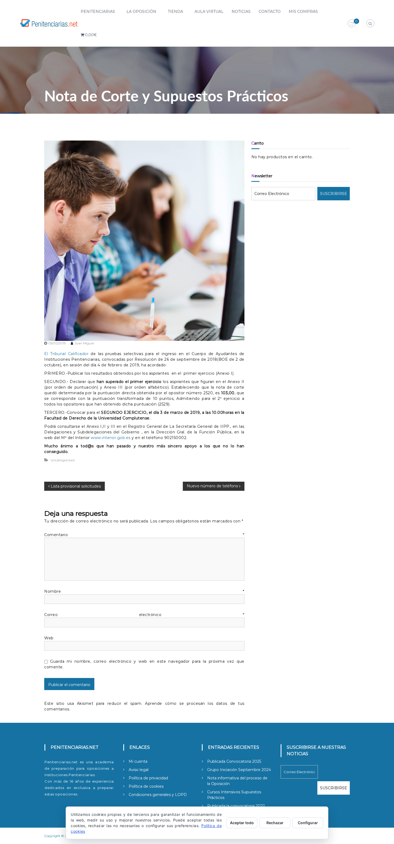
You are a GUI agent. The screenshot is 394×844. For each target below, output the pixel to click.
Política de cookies (146, 786)
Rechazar (275, 822)
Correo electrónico (144, 614)
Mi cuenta (138, 761)
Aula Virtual (209, 11)
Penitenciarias (98, 11)
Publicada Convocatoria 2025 (234, 761)
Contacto (270, 11)
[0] (351, 23)
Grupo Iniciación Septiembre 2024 (239, 769)
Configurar (308, 822)
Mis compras (303, 11)
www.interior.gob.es (111, 437)
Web (49, 638)
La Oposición (141, 11)
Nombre (144, 591)
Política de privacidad (148, 778)
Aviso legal (138, 769)
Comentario (144, 534)
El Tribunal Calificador (66, 353)
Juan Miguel (84, 343)
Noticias (241, 11)
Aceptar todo (242, 822)
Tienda (175, 11)
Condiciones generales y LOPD (158, 794)
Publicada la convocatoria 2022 (236, 806)
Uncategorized (63, 460)
